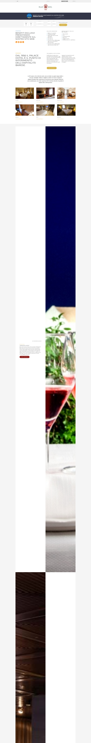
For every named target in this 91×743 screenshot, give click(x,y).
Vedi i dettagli (18, 102)
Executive (38, 100)
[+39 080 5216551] (16, 1)
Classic (17, 100)
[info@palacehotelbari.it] (17, 1)
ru (49, 1)
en (47, 1)
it (46, 1)
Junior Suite (59, 100)
